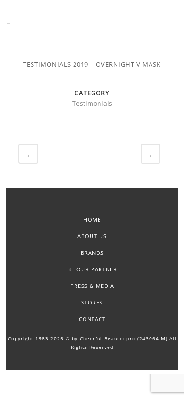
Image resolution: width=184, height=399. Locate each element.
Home (92, 219)
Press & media (92, 285)
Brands (92, 252)
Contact (92, 318)
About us (92, 236)
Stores (92, 302)
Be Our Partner (92, 269)
